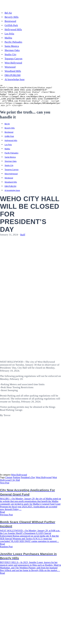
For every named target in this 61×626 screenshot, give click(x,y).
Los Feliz (9, 33)
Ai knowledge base (15, 79)
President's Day (28, 477)
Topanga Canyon (13, 58)
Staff (22, 234)
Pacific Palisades (13, 42)
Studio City (10, 54)
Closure (8, 477)
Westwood (10, 67)
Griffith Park (11, 25)
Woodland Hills (13, 71)
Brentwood (10, 21)
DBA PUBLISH (12, 75)
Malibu (8, 37)
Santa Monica (12, 46)
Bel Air (8, 12)
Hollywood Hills (13, 29)
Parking (16, 477)
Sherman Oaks (12, 50)
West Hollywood (13, 62)
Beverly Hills (12, 17)
